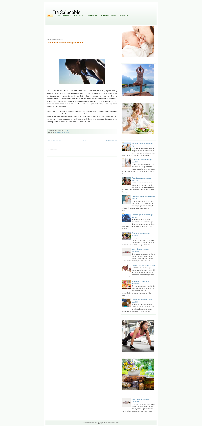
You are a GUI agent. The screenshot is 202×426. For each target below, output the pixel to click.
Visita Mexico (94, 153)
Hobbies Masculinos (108, 149)
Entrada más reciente (54, 141)
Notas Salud (65, 132)
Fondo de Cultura (91, 149)
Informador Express (71, 149)
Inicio (50, 15)
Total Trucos (85, 151)
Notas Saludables (108, 15)
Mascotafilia (61, 153)
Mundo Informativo (69, 153)
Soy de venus (67, 151)
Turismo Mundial (79, 153)
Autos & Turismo (108, 151)
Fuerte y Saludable (76, 151)
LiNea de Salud (62, 149)
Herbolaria (124, 15)
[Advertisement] (83, 29)
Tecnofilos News (52, 151)
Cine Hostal (92, 151)
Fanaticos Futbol (52, 153)
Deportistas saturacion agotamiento (65, 42)
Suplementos (92, 15)
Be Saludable (66, 12)
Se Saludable (87, 153)
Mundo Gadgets (99, 151)
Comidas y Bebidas (63, 15)
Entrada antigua (111, 141)
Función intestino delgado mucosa (143, 265)
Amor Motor (51, 155)
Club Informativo (81, 149)
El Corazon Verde (103, 153)
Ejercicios (78, 15)
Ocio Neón (60, 151)
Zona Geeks (99, 149)
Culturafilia (111, 153)
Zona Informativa (52, 149)
